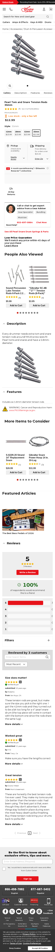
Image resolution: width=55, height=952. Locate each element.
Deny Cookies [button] (15, 948)
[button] (27, 324)
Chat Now (41, 222)
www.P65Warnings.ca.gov (22, 410)
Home (5, 29)
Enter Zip (39, 159)
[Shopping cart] (51, 9)
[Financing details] (48, 168)
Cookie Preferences (32, 943)
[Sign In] (44, 9)
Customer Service (20, 905)
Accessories (16, 29)
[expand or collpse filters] (48, 640)
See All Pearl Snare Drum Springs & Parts (27, 231)
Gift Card (5, 905)
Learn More (11, 245)
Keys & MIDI (36, 22)
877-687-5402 (40, 889)
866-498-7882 (14, 889)
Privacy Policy (29, 934)
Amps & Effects (20, 22)
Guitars (6, 22)
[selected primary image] (27, 56)
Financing (34, 905)
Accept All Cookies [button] (40, 948)
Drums (48, 22)
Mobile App (48, 905)
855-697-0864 (25, 222)
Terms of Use (16, 943)
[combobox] (16, 664)
